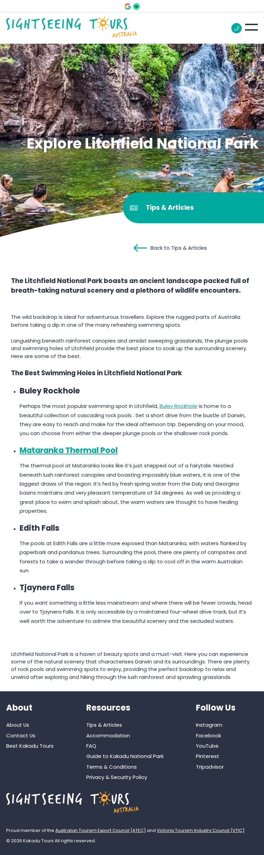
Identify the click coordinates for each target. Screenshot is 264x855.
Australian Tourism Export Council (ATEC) (100, 830)
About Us (17, 724)
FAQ (91, 745)
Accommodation (108, 735)
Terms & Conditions (111, 766)
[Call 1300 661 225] (236, 28)
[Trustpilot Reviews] (136, 6)
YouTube (207, 745)
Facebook (208, 735)
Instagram (209, 724)
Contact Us (20, 735)
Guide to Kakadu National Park (125, 756)
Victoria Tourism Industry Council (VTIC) (200, 830)
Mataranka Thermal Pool (69, 450)
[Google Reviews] (127, 6)
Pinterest (207, 756)
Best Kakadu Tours (30, 745)
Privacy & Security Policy (116, 777)
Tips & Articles (104, 724)
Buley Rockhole (178, 406)
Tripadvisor (210, 766)
